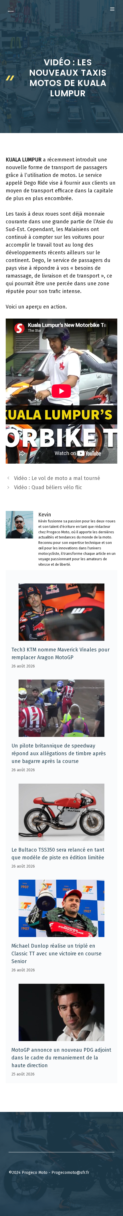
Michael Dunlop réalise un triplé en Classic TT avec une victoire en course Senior (56, 954)
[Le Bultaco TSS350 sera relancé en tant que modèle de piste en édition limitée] (61, 837)
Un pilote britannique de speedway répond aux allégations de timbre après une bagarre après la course (58, 753)
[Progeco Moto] (11, 9)
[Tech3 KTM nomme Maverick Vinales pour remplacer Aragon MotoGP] (61, 637)
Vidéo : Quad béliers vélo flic (48, 487)
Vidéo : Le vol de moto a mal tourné (57, 478)
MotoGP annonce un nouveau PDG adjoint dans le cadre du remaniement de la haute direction (61, 1058)
